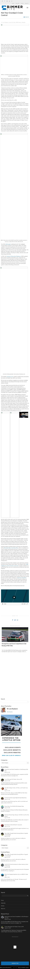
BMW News (18, 22)
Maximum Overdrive (21, 577)
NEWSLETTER (15, 963)
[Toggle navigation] (27, 7)
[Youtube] (9, 1)
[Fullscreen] (27, 604)
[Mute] (25, 604)
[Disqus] (15, 673)
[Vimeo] (7, 1)
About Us (26, 3)
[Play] (2, 604)
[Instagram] (12, 1)
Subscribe (17, 3)
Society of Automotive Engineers (14, 256)
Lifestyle (23, 22)
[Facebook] (4, 1)
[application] (15, 597)
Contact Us (27, 17)
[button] (14, 597)
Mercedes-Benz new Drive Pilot (11, 547)
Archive (22, 3)
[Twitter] (2, 1)
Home (13, 3)
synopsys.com (10, 376)
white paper (8, 244)
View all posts (9, 711)
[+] (15, 634)
